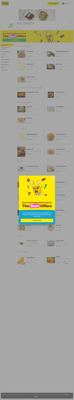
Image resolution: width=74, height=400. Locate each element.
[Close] (52, 178)
